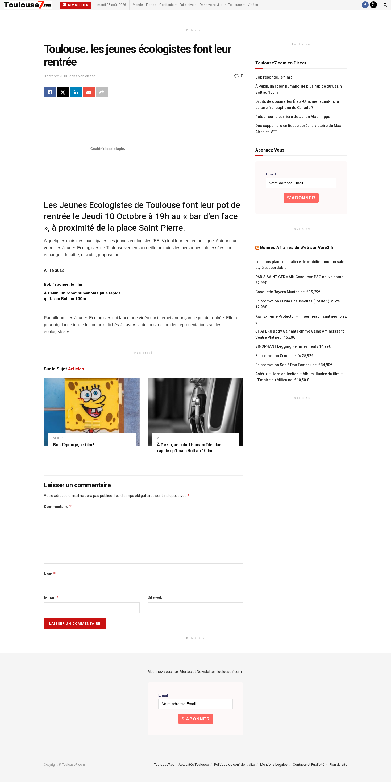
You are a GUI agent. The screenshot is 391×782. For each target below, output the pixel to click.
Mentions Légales (274, 765)
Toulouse (235, 5)
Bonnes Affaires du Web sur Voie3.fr (297, 247)
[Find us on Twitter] (373, 5)
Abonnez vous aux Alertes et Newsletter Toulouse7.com (195, 671)
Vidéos (253, 5)
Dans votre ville (211, 5)
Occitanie (166, 5)
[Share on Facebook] (50, 92)
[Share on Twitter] (63, 92)
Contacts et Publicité (308, 765)
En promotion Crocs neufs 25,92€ (284, 356)
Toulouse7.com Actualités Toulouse (181, 765)
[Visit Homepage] (28, 5)
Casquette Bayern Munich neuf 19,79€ (287, 292)
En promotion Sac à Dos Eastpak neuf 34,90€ (293, 365)
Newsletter (77, 5)
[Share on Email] (89, 92)
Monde (138, 5)
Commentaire (58, 506)
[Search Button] (385, 5)
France (151, 5)
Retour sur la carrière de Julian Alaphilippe (292, 116)
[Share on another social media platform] (102, 92)
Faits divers (188, 5)
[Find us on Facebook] (365, 5)
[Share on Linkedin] (76, 92)
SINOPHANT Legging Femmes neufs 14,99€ (293, 346)
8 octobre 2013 (55, 76)
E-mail (51, 597)
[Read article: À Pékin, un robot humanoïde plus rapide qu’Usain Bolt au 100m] (195, 412)
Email (271, 174)
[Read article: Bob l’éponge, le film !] (92, 412)
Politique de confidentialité (234, 765)
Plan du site (338, 765)
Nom (50, 573)
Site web (155, 597)
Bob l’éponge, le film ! (64, 284)
